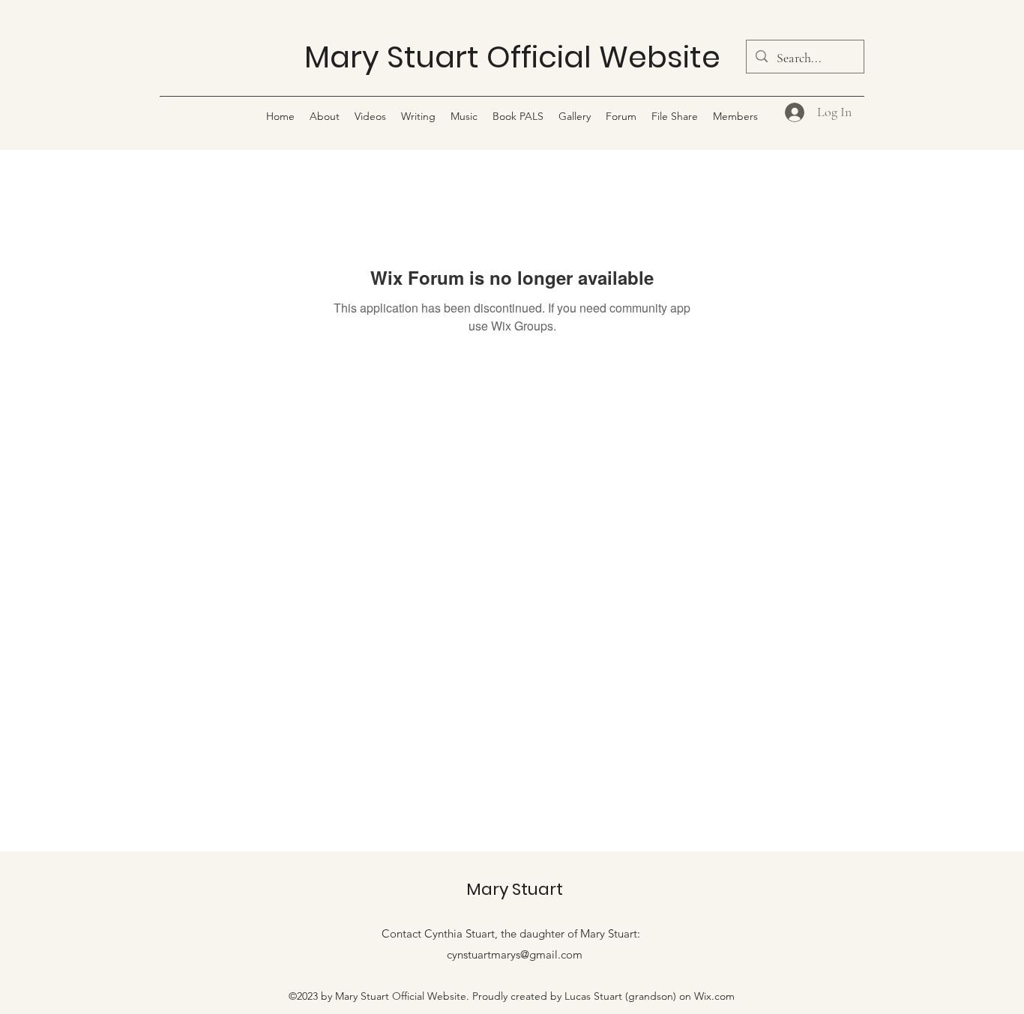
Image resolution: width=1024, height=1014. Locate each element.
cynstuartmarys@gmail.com (514, 954)
